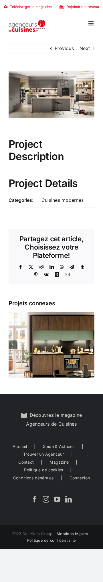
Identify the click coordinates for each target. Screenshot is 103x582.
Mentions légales (72, 533)
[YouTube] (57, 499)
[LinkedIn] (68, 499)
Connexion (80, 477)
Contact (26, 462)
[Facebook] (34, 499)
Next (85, 48)
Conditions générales (33, 477)
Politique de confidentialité (51, 540)
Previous (64, 48)
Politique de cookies (43, 469)
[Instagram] (46, 499)
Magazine (59, 462)
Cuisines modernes (62, 200)
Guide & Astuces (59, 446)
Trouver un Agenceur (43, 454)
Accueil (20, 446)
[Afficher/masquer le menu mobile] (91, 23)
